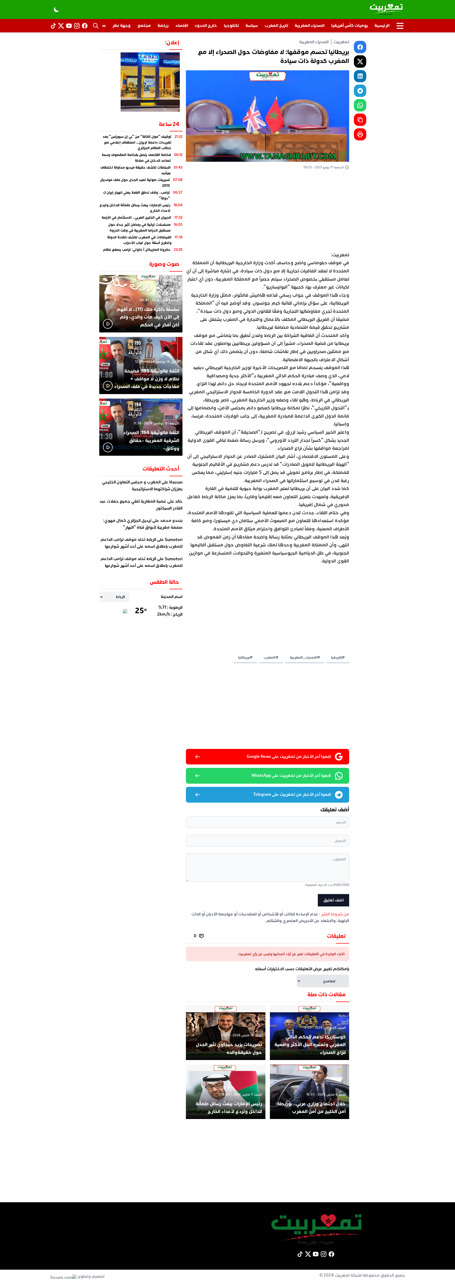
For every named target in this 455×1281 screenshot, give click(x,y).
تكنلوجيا (231, 25)
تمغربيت (341, 42)
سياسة (251, 25)
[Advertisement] (267, 212)
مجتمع (144, 25)
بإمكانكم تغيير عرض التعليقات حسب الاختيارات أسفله (302, 969)
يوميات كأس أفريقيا (349, 25)
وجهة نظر (121, 25)
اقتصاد (181, 25)
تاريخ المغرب (276, 25)
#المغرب (271, 657)
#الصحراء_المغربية (305, 657)
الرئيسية (381, 25)
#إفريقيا (338, 657)
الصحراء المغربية (309, 25)
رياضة (163, 25)
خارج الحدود (206, 25)
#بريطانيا (245, 657)
